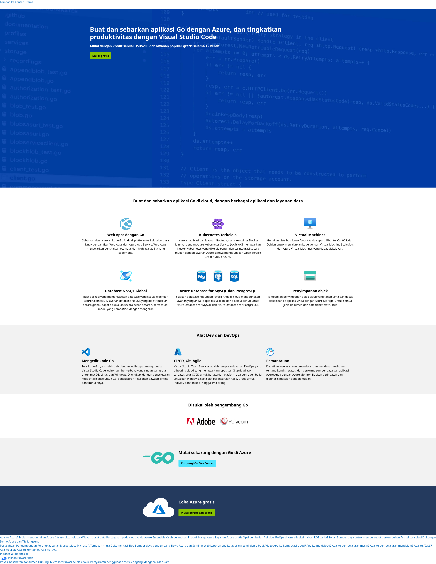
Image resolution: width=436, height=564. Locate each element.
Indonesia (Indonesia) (14, 554)
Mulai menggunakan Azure (36, 537)
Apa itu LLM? (8, 550)
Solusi (332, 537)
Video (269, 545)
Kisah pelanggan (176, 537)
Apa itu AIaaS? (423, 545)
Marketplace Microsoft (75, 545)
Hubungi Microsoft (50, 562)
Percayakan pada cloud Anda (125, 537)
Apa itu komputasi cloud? (289, 545)
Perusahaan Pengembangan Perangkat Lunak (29, 545)
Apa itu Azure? (9, 537)
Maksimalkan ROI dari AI (312, 537)
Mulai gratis (100, 56)
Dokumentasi (119, 545)
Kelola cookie (81, 562)
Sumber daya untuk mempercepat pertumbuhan (368, 537)
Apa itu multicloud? (319, 545)
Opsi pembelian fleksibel (259, 537)
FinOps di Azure (285, 537)
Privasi (67, 562)
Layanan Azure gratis (228, 537)
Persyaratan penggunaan (106, 562)
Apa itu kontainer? (28, 550)
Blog (131, 545)
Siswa (174, 545)
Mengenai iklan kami (156, 562)
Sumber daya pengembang (152, 545)
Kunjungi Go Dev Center (197, 463)
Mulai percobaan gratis (197, 513)
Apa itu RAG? (49, 550)
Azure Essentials (154, 537)
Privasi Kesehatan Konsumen (18, 562)
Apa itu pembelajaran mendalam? (391, 545)
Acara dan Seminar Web (194, 545)
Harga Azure (206, 537)
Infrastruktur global (67, 537)
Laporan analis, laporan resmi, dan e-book (237, 545)
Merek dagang (133, 562)
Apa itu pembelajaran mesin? (350, 545)
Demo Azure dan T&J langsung (19, 541)
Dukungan (429, 537)
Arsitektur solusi (411, 537)
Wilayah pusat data (93, 537)
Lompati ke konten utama (16, 2)
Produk (193, 537)
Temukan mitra (100, 545)
